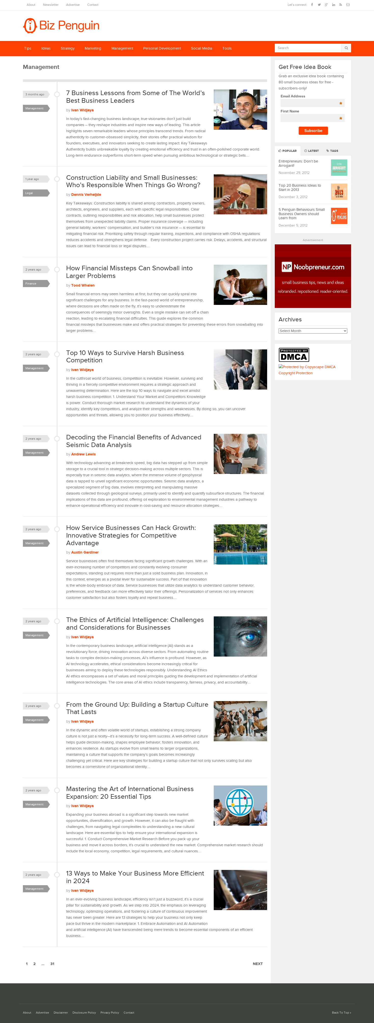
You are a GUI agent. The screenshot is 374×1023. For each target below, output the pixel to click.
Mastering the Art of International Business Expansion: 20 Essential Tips (130, 793)
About (31, 5)
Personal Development (162, 48)
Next (258, 963)
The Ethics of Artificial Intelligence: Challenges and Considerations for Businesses (135, 624)
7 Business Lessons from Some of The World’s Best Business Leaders (135, 97)
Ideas (46, 48)
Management (122, 48)
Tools (227, 48)
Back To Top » (341, 1013)
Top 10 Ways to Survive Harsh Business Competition (125, 357)
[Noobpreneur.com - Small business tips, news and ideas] (313, 307)
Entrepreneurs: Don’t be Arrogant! (298, 163)
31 (52, 963)
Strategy (68, 48)
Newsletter (51, 5)
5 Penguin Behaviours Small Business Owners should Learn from (302, 213)
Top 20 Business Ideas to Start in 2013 (300, 187)
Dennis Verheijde (86, 194)
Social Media (201, 48)
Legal (29, 193)
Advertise (73, 5)
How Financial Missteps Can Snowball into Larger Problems (129, 272)
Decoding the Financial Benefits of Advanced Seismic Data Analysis (134, 441)
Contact (92, 5)
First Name (311, 111)
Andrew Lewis (83, 454)
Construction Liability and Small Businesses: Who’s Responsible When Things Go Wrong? (133, 181)
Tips (27, 48)
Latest (313, 151)
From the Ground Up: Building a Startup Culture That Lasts (137, 708)
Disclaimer (61, 1013)
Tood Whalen (83, 285)
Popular (289, 151)
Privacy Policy (109, 1013)
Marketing (93, 48)
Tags (333, 151)
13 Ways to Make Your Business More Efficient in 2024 (135, 877)
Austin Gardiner (84, 552)
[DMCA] (295, 361)
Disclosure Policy (84, 1013)
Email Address (311, 96)
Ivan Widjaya (82, 110)
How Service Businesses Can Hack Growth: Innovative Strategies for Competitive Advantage (131, 535)
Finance (30, 283)
